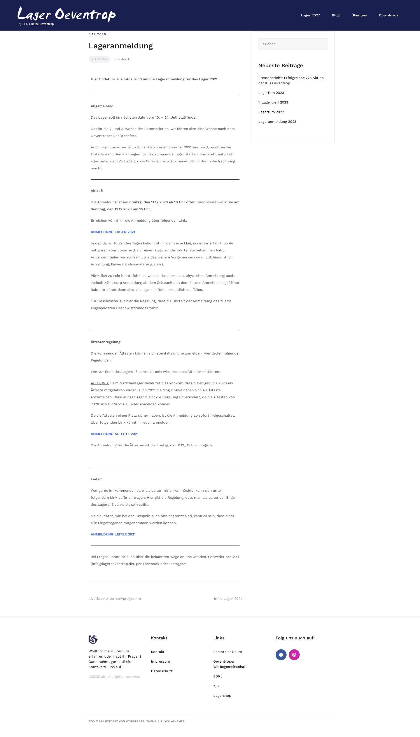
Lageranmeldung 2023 (277, 121)
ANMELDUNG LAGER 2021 (113, 232)
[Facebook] (281, 654)
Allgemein (99, 59)
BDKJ (217, 676)
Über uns (359, 15)
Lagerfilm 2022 (271, 112)
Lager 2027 (310, 15)
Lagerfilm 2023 (271, 93)
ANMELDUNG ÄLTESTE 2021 (114, 434)
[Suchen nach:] (293, 44)
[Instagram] (294, 654)
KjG (216, 686)
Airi (160, 721)
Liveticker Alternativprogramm (115, 599)
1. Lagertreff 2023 (273, 102)
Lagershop (222, 695)
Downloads (388, 15)
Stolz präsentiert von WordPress (116, 721)
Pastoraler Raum (227, 652)
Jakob (125, 59)
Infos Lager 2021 (228, 599)
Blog (336, 15)
